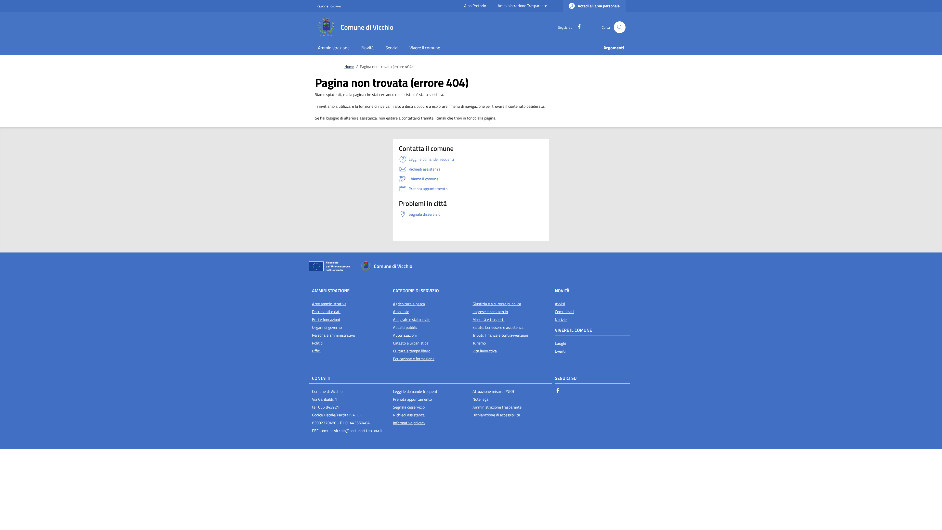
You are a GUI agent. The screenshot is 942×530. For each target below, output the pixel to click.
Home (349, 66)
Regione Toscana (328, 6)
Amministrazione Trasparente (522, 6)
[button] (594, 6)
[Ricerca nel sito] (620, 27)
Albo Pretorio (475, 6)
